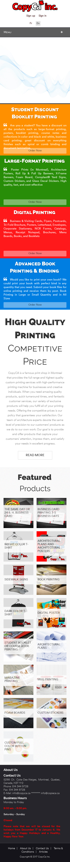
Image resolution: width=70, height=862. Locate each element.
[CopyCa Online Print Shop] (35, 6)
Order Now (35, 150)
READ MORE (35, 455)
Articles (43, 852)
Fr (31, 23)
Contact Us (12, 775)
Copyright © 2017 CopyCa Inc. (35, 857)
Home (11, 848)
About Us (11, 770)
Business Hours (15, 798)
